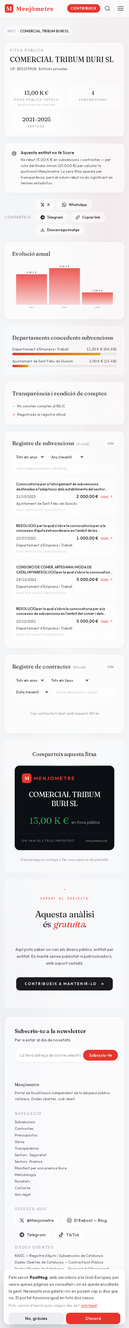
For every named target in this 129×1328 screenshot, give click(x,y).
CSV (110, 443)
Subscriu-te (100, 1055)
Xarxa (19, 1141)
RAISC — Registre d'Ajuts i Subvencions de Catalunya (59, 1255)
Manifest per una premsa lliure (41, 1168)
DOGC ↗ (107, 497)
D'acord (93, 1318)
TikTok (72, 1234)
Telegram (55, 217)
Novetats (22, 1181)
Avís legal (23, 1194)
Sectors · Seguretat (30, 1155)
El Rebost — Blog (90, 1220)
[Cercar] (107, 8)
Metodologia (25, 1174)
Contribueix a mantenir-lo (64, 983)
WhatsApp (78, 204)
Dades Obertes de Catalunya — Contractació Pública (59, 1262)
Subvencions (25, 1122)
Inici (12, 31)
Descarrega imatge (63, 230)
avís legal (89, 1305)
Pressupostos (26, 1135)
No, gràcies (36, 1318)
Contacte (22, 1188)
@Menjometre (40, 1220)
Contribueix (84, 8)
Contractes (24, 1128)
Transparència (27, 1148)
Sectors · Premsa (28, 1161)
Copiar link (91, 217)
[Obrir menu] (121, 8)
